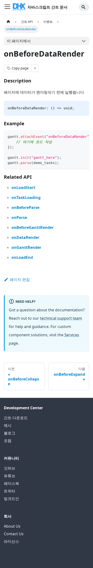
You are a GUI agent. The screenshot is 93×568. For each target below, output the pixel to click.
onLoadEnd (22, 257)
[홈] (8, 21)
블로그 (9, 433)
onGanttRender (26, 247)
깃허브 (9, 468)
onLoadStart (23, 187)
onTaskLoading (26, 197)
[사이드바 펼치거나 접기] (7, 7)
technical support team (61, 318)
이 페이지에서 (19, 40)
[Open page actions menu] (35, 68)
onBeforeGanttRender (32, 227)
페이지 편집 (20, 279)
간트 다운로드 (16, 417)
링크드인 (11, 498)
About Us (12, 526)
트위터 (9, 491)
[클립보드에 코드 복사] (83, 136)
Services (71, 334)
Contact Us (14, 533)
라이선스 (11, 541)
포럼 (7, 440)
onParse (19, 217)
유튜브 (9, 475)
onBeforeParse (25, 207)
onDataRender (25, 237)
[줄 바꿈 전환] (75, 136)
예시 (7, 425)
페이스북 (11, 483)
